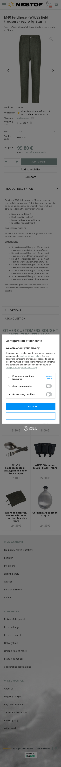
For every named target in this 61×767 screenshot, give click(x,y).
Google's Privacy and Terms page (21, 367)
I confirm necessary (30, 415)
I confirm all (30, 406)
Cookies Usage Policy (30, 356)
